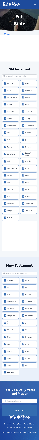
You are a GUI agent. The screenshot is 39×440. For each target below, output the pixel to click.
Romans (28, 294)
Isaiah (9, 161)
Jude (26, 365)
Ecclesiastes (11, 154)
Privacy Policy (17, 424)
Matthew (10, 280)
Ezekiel (27, 168)
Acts (8, 294)
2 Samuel (28, 111)
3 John (9, 365)
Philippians (11, 316)
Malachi (10, 218)
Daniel (9, 175)
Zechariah (28, 211)
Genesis (10, 83)
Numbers (28, 90)
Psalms (9, 147)
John (26, 287)
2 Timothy (28, 330)
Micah (9, 197)
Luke (8, 287)
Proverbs (28, 147)
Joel (8, 182)
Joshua (27, 97)
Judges (9, 104)
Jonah (27, 189)
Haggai (9, 211)
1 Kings (9, 119)
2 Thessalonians (30, 323)
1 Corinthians (12, 302)
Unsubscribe (27, 428)
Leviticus (10, 90)
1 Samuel (10, 111)
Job (26, 140)
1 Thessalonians (12, 323)
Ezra (8, 133)
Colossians (29, 316)
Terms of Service (29, 424)
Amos (27, 182)
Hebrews (10, 344)
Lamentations (12, 168)
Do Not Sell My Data (14, 428)
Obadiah (10, 189)
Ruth (27, 104)
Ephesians (28, 309)
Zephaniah (29, 204)
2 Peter (27, 351)
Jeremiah (28, 161)
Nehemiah (29, 133)
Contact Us (7, 424)
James (27, 344)
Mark (27, 280)
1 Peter (9, 351)
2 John (27, 358)
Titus (9, 337)
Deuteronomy (12, 97)
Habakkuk (10, 204)
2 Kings (27, 119)
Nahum (27, 197)
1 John (9, 358)
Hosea (27, 175)
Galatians (10, 309)
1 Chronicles (11, 126)
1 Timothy (10, 330)
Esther (9, 140)
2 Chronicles (29, 126)
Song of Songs (27, 154)
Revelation (10, 372)
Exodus (27, 83)
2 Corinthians (30, 302)
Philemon (28, 337)
